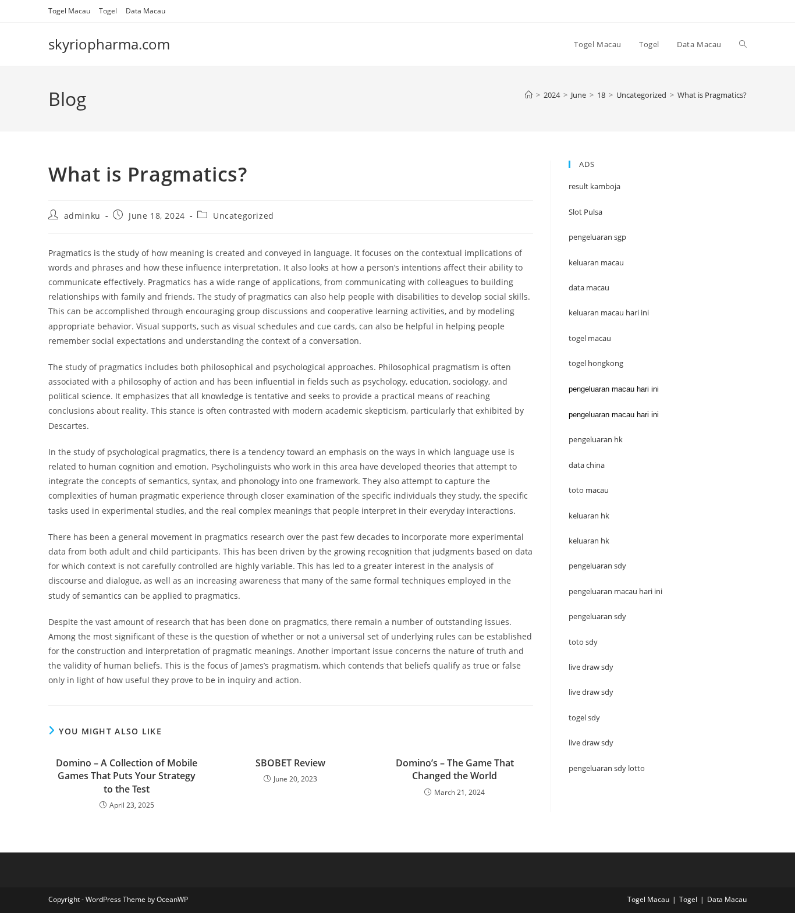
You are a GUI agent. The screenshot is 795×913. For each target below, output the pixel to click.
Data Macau (145, 11)
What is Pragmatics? (712, 95)
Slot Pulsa (585, 212)
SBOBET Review (290, 762)
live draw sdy (591, 742)
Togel (108, 11)
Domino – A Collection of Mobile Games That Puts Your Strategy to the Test (126, 775)
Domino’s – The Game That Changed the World (455, 769)
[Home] (529, 95)
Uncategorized (243, 215)
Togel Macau (69, 11)
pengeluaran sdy (597, 616)
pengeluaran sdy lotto (607, 768)
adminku (82, 215)
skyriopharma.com (109, 44)
